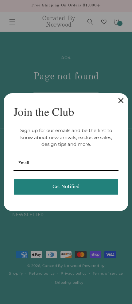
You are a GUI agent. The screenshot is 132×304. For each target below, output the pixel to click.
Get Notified (66, 186)
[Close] (121, 100)
